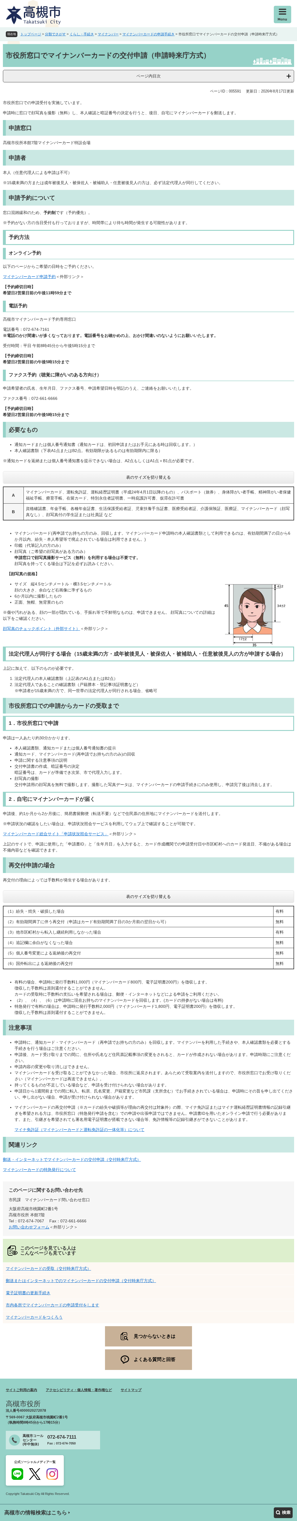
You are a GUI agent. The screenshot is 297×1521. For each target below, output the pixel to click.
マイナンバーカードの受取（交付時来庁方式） (48, 1268)
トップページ (30, 34)
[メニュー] (282, 14)
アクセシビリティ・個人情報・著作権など (79, 1390)
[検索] (283, 1512)
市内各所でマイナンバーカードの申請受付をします (52, 1305)
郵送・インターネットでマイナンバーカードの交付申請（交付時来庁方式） (72, 1159)
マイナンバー (108, 34)
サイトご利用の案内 (21, 1390)
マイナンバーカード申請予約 (29, 276)
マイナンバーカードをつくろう (34, 1317)
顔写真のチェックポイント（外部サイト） (41, 628)
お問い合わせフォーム (29, 1227)
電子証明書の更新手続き (28, 1293)
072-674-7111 (61, 1437)
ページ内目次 (148, 76)
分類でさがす (55, 34)
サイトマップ (131, 1390)
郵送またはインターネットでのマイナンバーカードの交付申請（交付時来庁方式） (81, 1280)
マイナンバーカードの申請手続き (148, 34)
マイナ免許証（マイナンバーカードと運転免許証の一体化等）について (79, 1129)
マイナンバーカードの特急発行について (39, 1169)
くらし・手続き (82, 34)
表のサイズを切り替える (148, 477)
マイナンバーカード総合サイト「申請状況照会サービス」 (55, 834)
